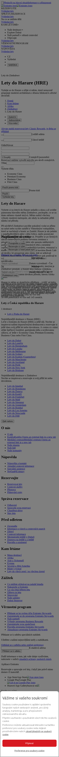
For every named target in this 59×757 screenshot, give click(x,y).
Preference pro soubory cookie (29, 750)
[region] (29, 724)
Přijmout (29, 743)
